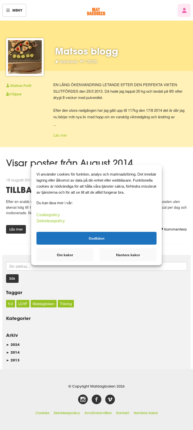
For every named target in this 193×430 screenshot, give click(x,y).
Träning (66, 303)
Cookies (42, 413)
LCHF (22, 303)
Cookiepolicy (48, 215)
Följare (16, 94)
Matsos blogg (86, 51)
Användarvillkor (98, 413)
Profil (20, 85)
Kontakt (122, 413)
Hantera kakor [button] (128, 255)
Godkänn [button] (97, 238)
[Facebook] (96, 400)
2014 (13, 352)
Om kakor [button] (65, 255)
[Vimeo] (110, 400)
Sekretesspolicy (67, 413)
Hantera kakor (146, 413)
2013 (13, 360)
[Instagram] (83, 400)
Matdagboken (44, 303)
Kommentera (175, 229)
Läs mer (60, 135)
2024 (13, 344)
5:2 (10, 303)
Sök (12, 278)
